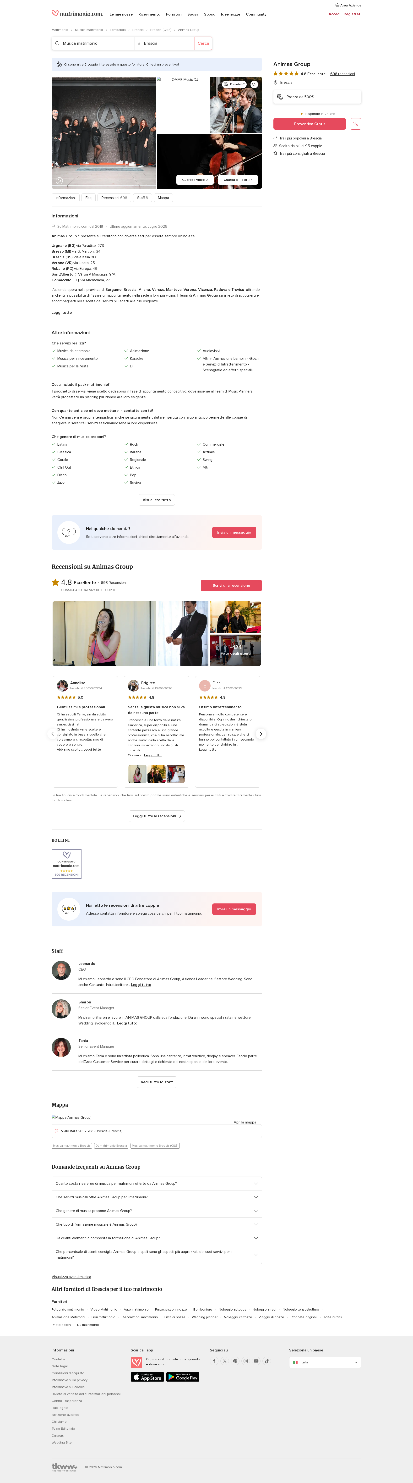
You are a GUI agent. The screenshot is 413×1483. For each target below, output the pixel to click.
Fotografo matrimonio (68, 1309)
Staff (142, 197)
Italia (304, 1362)
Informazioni (66, 197)
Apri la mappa (245, 1122)
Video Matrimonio (104, 1309)
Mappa (163, 197)
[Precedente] (52, 734)
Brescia (138, 30)
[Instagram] (245, 1361)
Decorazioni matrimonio (140, 1317)
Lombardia (118, 30)
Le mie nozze (121, 14)
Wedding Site (62, 1442)
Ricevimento (149, 14)
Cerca (203, 43)
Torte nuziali (333, 1317)
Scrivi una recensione (231, 585)
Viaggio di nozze (271, 1317)
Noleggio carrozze (238, 1317)
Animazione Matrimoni (68, 1317)
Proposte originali (304, 1317)
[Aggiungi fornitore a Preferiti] (254, 84)
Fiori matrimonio (103, 1317)
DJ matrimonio (88, 1325)
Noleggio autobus (232, 1309)
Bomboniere (202, 1309)
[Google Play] (183, 1381)
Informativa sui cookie (68, 1387)
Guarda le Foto (238, 180)
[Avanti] (261, 734)
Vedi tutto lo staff (157, 1082)
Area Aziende (350, 5)
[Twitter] (224, 1361)
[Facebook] (214, 1361)
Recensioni (114, 197)
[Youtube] (256, 1361)
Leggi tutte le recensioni (154, 816)
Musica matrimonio (89, 30)
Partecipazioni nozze (171, 1309)
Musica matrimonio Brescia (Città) (155, 1146)
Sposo (209, 14)
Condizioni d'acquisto (68, 1373)
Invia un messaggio (234, 532)
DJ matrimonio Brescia (111, 1146)
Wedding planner (204, 1317)
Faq (89, 197)
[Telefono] (355, 124)
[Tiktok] (266, 1361)
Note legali (60, 1366)
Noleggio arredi (264, 1309)
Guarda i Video (195, 180)
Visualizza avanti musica (71, 1276)
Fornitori (174, 14)
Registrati (352, 14)
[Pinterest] (235, 1361)
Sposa (192, 14)
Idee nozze (230, 14)
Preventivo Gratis (309, 124)
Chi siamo (59, 1422)
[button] (157, 532)
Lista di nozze (174, 1317)
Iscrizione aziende (65, 1415)
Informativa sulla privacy (69, 1380)
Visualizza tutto (157, 500)
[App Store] (147, 1381)
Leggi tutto (62, 312)
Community (256, 14)
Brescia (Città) (161, 30)
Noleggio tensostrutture (301, 1309)
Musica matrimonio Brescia (72, 1146)
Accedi (335, 14)
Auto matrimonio (136, 1309)
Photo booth (61, 1325)
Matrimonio (60, 30)
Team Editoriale (63, 1429)
